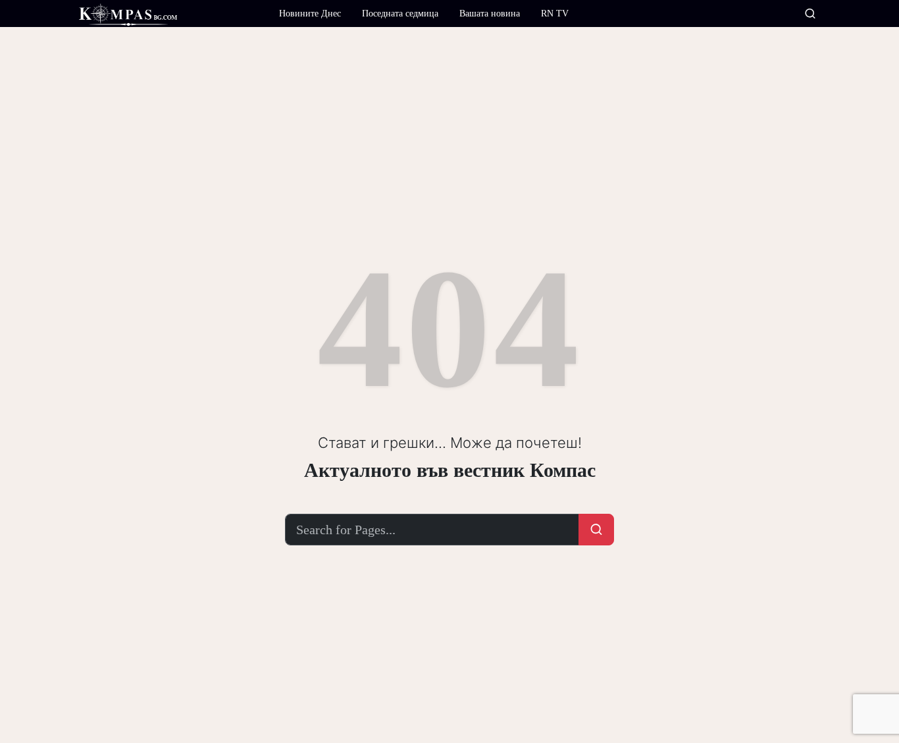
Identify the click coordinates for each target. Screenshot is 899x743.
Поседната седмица (400, 13)
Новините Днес (310, 13)
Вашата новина (489, 13)
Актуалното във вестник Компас (450, 470)
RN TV (555, 13)
